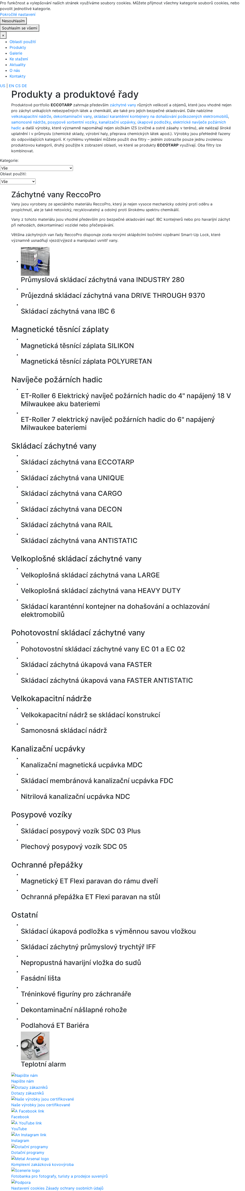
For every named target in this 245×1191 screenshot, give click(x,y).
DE (24, 85)
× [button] (3, 35)
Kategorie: (9, 160)
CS (18, 85)
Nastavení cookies (28, 1188)
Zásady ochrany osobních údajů (74, 1188)
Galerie (16, 53)
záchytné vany (123, 104)
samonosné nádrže (28, 122)
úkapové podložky (154, 122)
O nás (15, 70)
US (2, 85)
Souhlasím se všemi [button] (19, 28)
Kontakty (18, 76)
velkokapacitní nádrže (31, 116)
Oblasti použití (23, 41)
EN (11, 85)
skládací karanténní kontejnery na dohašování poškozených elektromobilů (161, 116)
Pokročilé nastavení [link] (17, 14)
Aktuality (18, 64)
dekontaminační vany (72, 116)
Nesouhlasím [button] (13, 20)
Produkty (18, 47)
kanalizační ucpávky (117, 122)
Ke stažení (19, 58)
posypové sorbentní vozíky (72, 122)
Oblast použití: (13, 173)
